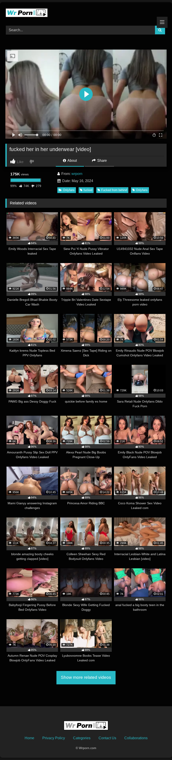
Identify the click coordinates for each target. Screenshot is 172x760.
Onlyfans (69, 190)
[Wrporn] (86, 12)
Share (101, 160)
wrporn (76, 174)
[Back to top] (158, 746)
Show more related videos (86, 677)
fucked (88, 190)
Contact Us (107, 738)
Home (29, 738)
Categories (81, 738)
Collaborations (136, 738)
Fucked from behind (114, 190)
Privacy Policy (53, 738)
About (72, 160)
